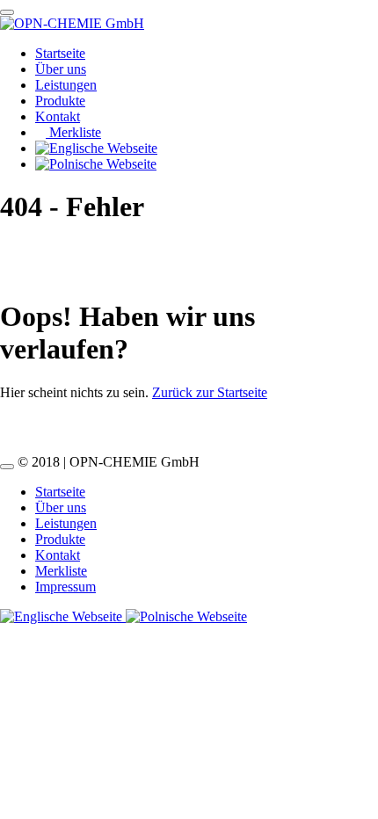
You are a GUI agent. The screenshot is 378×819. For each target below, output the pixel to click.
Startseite (60, 53)
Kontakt (57, 116)
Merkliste (73, 132)
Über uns (60, 69)
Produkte (60, 100)
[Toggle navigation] (7, 12)
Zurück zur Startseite (209, 392)
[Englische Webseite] (63, 616)
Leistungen (66, 84)
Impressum (65, 586)
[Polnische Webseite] (186, 616)
